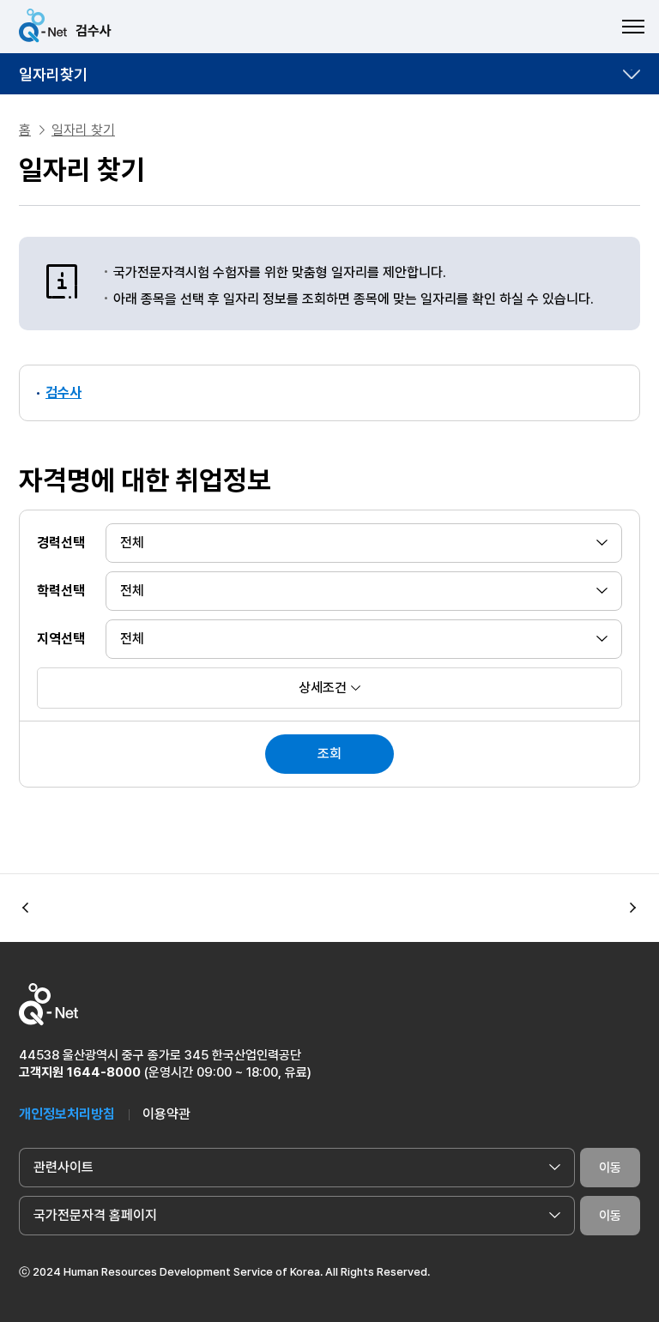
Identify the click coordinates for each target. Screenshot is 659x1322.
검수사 (63, 392)
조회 (329, 754)
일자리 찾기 (83, 130)
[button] (633, 908)
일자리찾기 (53, 74)
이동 (610, 1167)
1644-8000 (104, 1072)
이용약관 (166, 1114)
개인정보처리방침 (67, 1114)
